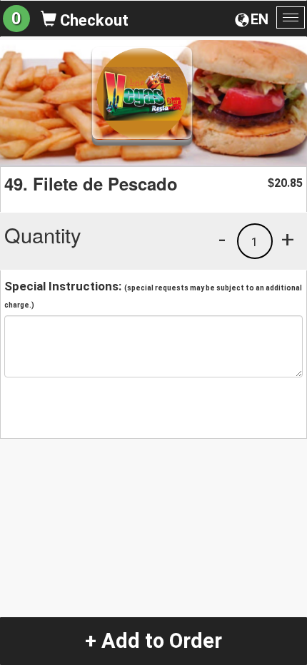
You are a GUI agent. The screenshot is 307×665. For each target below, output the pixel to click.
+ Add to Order (153, 641)
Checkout (92, 20)
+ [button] (287, 239)
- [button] (222, 239)
